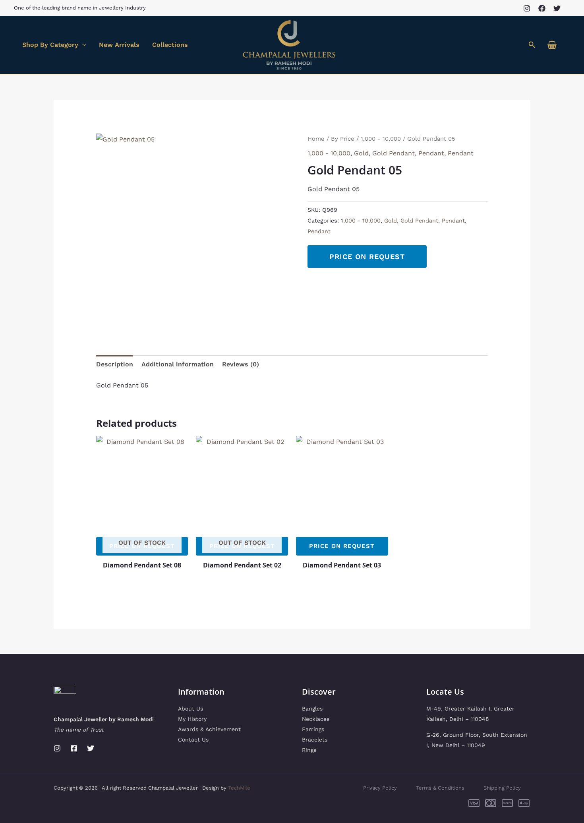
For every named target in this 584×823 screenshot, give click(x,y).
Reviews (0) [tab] (240, 364)
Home (316, 138)
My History (192, 719)
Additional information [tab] (177, 364)
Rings (309, 750)
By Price (342, 138)
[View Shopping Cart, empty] (551, 45)
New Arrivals (119, 44)
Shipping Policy (502, 788)
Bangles (312, 708)
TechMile (239, 788)
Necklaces (315, 719)
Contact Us (193, 739)
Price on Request (367, 256)
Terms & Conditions (440, 788)
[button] (532, 45)
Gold (361, 153)
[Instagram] (526, 8)
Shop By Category (50, 44)
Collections (170, 44)
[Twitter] (557, 8)
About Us (190, 708)
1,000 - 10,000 (381, 138)
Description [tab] (114, 364)
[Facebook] (541, 8)
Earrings (313, 729)
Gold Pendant (393, 153)
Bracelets (314, 739)
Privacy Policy (380, 788)
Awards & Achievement (209, 729)
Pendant (431, 153)
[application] (82, 45)
